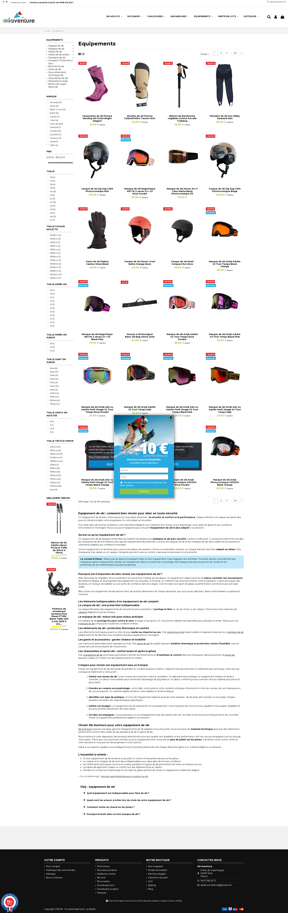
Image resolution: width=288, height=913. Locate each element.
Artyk (54, 106)
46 (52, 213)
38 (52, 184)
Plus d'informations (99, 456)
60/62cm (55, 264)
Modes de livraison (19, 2)
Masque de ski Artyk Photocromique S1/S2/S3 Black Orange (225, 482)
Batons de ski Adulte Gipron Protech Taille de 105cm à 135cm (59, 547)
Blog (150, 889)
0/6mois (55, 447)
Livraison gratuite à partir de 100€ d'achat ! (51, 2)
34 (235, 53)
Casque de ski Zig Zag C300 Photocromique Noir (97, 190)
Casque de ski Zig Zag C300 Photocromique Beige (225, 190)
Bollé (54, 113)
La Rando (91, 909)
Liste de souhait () (277, 2)
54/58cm (55, 235)
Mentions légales (157, 873)
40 (53, 191)
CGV (150, 881)
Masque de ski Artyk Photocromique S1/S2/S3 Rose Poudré (182, 482)
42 (52, 198)
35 (52, 311)
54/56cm (55, 267)
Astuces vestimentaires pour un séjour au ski (124, 776)
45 (53, 209)
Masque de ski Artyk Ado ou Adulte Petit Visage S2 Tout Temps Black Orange (97, 482)
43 (53, 202)
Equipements (54, 40)
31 (52, 297)
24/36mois (56, 457)
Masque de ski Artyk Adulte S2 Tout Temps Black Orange (224, 264)
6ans (53, 368)
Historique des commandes (60, 870)
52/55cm (55, 238)
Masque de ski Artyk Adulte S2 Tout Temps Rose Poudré (182, 337)
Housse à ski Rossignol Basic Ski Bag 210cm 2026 (139, 335)
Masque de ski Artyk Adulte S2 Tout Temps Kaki (140, 408)
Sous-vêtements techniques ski (57, 74)
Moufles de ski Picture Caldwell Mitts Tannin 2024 (139, 117)
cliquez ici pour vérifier (171, 901)
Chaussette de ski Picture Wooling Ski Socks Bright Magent (97, 118)
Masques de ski (56, 48)
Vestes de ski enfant (58, 54)
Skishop (152, 885)
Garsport (55, 138)
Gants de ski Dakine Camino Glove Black (97, 262)
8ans (54, 372)
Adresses (51, 873)
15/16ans (55, 486)
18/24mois (56, 454)
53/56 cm (55, 260)
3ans (53, 489)
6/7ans (54, 396)
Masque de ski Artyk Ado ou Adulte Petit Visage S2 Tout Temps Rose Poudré (97, 409)
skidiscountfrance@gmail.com (216, 885)
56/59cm (55, 271)
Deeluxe (55, 127)
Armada (56, 102)
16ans (54, 389)
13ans (54, 382)
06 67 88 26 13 (208, 880)
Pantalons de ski (56, 57)
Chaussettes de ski (58, 78)
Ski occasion (103, 881)
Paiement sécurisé (158, 877)
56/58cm (55, 256)
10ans (54, 375)
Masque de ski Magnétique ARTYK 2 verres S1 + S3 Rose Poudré (139, 191)
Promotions (103, 866)
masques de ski (86, 623)
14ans (54, 386)
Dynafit (55, 131)
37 (52, 181)
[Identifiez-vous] (275, 17)
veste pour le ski (175, 632)
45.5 (53, 216)
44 (52, 205)
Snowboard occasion (108, 889)
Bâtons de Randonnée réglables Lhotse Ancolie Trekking (182, 118)
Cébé (54, 120)
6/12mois (55, 450)
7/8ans (55, 471)
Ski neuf (101, 877)
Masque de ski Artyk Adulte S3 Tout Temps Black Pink (224, 335)
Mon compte (53, 866)
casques (82, 612)
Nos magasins (155, 866)
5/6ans (55, 468)
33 (52, 304)
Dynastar (55, 134)
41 (52, 195)
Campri (54, 116)
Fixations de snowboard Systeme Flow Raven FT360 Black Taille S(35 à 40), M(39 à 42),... (59, 616)
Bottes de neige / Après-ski (57, 85)
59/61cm (55, 253)
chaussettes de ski (92, 655)
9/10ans (55, 475)
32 (52, 301)
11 (51, 432)
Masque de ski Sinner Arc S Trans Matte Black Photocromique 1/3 (182, 191)
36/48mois (56, 461)
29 (52, 290)
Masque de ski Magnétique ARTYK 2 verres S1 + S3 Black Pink (97, 337)
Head (54, 141)
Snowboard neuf (105, 885)
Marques (101, 892)
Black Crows (58, 109)
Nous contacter (54, 877)
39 (52, 188)
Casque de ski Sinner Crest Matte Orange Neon (139, 262)
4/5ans (54, 393)
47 (52, 220)
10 (52, 428)
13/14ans (55, 482)
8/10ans (55, 400)
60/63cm (56, 274)
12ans (54, 379)
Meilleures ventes (106, 873)
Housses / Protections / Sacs (60, 62)
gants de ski (143, 643)
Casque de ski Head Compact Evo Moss (182, 262)
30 (52, 294)
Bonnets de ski (56, 66)
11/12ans (55, 404)
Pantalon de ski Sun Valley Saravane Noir (225, 117)
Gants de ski (54, 69)
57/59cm (55, 249)
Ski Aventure (85, 729)
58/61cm (55, 246)
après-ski (230, 655)
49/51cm (55, 242)
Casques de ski (56, 45)
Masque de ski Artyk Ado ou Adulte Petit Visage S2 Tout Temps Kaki (225, 409)
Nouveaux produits (107, 870)
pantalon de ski (235, 632)
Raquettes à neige (58, 81)
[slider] (47, 163)
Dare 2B (56, 124)
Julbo (54, 145)
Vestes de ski (55, 51)
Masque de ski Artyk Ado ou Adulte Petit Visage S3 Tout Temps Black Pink (182, 409)
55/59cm (55, 278)
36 (52, 177)
